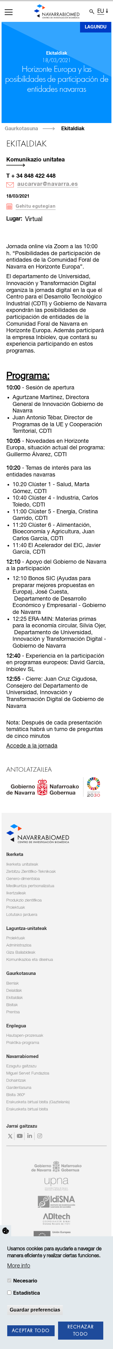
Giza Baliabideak (20, 953)
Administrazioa (18, 945)
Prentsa (13, 1012)
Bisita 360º (15, 1095)
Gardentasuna (18, 1088)
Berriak (12, 983)
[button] (9, 12)
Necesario (25, 1280)
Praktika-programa (22, 1043)
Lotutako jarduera (21, 915)
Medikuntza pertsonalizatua (30, 886)
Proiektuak (15, 908)
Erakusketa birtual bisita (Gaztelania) (38, 1102)
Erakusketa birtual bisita (27, 1109)
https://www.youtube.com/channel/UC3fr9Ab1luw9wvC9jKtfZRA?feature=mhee (20, 1136)
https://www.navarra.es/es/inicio (53, 787)
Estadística (26, 1293)
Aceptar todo (31, 1330)
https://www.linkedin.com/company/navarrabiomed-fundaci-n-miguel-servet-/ (30, 1136)
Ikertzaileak (16, 893)
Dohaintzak (16, 1081)
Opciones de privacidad (5, 1231)
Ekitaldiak (72, 128)
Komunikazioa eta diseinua (29, 960)
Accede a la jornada (31, 746)
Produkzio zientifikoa (24, 900)
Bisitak (12, 1005)
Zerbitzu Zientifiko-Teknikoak (31, 872)
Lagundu (95, 27)
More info (18, 1266)
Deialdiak (14, 991)
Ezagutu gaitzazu (21, 1066)
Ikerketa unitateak (22, 864)
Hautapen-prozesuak (24, 1036)
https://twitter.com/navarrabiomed (10, 1136)
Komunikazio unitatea (35, 160)
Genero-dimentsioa (23, 879)
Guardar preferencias (35, 1309)
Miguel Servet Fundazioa (27, 1073)
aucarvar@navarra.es (47, 184)
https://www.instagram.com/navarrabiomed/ (40, 1136)
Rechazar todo (80, 1331)
